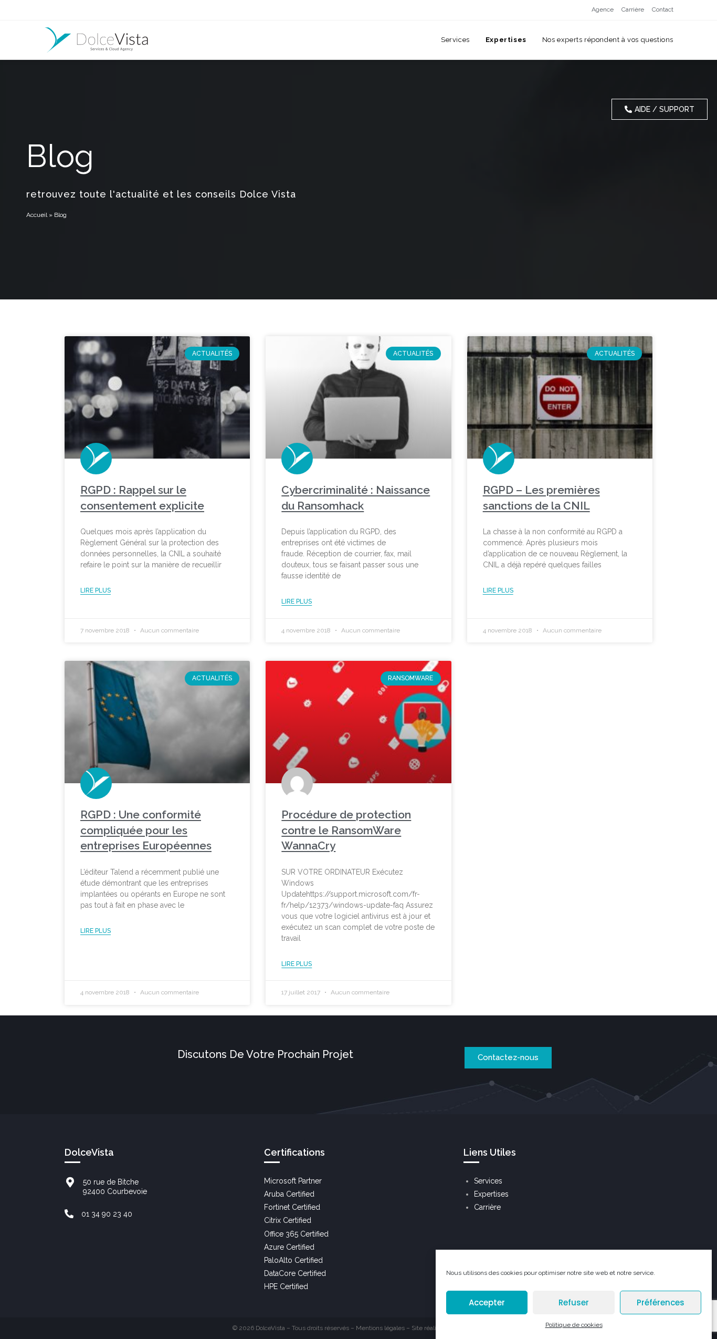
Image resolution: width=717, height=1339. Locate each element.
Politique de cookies (574, 1324)
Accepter (487, 1302)
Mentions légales (380, 1328)
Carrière (632, 9)
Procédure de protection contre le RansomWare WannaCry (346, 830)
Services (488, 1181)
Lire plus (95, 590)
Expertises (491, 1194)
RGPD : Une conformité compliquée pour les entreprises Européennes (146, 830)
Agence (603, 9)
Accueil (36, 215)
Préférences (660, 1302)
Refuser (573, 1302)
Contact (662, 9)
